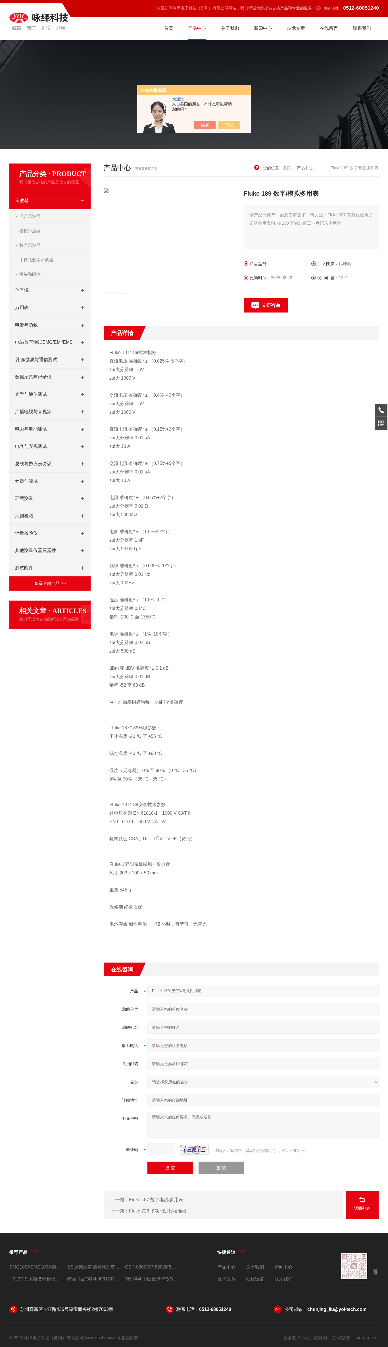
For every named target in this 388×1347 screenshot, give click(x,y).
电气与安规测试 (31, 446)
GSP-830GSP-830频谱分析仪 (151, 1267)
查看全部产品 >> (50, 583)
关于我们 (230, 28)
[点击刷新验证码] (194, 1149)
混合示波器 (30, 216)
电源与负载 (26, 324)
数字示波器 (30, 245)
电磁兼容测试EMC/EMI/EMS (44, 342)
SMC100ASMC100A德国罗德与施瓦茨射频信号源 (35, 1267)
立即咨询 (271, 305)
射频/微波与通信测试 (36, 359)
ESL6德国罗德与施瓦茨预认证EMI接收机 (93, 1267)
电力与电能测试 (31, 429)
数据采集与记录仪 (33, 376)
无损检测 (24, 515)
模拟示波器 (30, 230)
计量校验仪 (26, 533)
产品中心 (197, 28)
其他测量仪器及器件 (35, 550)
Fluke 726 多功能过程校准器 (158, 1211)
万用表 (22, 307)
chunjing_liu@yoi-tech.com (336, 1309)
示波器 (22, 200)
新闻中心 (263, 28)
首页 (168, 28)
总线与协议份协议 (33, 463)
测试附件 (24, 567)
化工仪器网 (315, 1337)
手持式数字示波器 (36, 259)
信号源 (22, 290)
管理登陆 (341, 1337)
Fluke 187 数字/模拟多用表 (156, 1199)
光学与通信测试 (31, 394)
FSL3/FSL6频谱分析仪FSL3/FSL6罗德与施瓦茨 (35, 1278)
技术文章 (296, 28)
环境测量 (24, 498)
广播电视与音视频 (33, 411)
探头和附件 (30, 274)
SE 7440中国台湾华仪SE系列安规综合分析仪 (151, 1278)
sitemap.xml (366, 1337)
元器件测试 (26, 481)
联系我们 (362, 28)
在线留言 (329, 28)
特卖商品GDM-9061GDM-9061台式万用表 (93, 1278)
